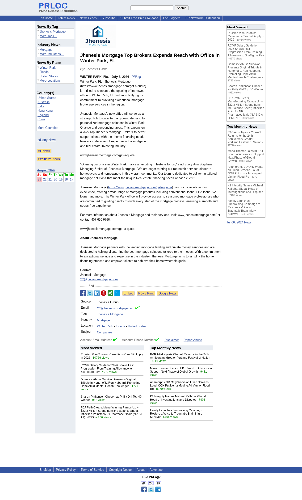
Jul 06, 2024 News (239, 222)
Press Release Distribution (58, 11)
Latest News (66, 18)
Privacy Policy (66, 469)
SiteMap (45, 469)
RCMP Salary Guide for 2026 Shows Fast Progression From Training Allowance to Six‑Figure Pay (107, 369)
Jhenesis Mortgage (53, 31)
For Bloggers (171, 18)
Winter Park (48, 67)
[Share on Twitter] (90, 293)
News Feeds (88, 18)
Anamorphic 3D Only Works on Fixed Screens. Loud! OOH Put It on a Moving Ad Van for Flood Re (180, 386)
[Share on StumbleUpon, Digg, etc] (110, 293)
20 (55, 179)
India (41, 106)
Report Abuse (193, 340)
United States (48, 76)
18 (66, 179)
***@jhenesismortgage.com (99, 279)
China (41, 119)
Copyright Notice (120, 469)
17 (71, 179)
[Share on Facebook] (83, 293)
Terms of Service (92, 469)
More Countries (48, 128)
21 (50, 179)
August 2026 (46, 170)
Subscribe (108, 18)
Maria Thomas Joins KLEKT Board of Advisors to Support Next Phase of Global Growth (181, 370)
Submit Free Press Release (139, 18)
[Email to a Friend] (117, 293)
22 (44, 179)
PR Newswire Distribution (202, 18)
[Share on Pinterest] (103, 293)
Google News (168, 293)
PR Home (46, 18)
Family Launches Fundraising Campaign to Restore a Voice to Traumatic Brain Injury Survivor (177, 414)
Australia (44, 102)
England (43, 115)
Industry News (46, 140)
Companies (104, 332)
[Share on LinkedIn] (97, 293)
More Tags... (48, 36)
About (141, 469)
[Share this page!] (151, 491)
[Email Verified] (137, 308)
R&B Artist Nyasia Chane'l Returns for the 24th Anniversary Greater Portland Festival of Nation (180, 356)
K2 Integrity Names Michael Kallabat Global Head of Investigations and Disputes (178, 398)
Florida (44, 72)
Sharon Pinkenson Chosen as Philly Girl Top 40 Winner (245, 87)
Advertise (156, 469)
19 (61, 179)
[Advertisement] (186, 109)
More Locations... (51, 80)
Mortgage (46, 49)
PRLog (136, 77)
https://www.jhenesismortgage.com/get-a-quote (140, 187)
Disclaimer (171, 340)
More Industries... (52, 54)
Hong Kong (45, 110)
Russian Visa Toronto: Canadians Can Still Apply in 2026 (246, 36)
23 (39, 179)
